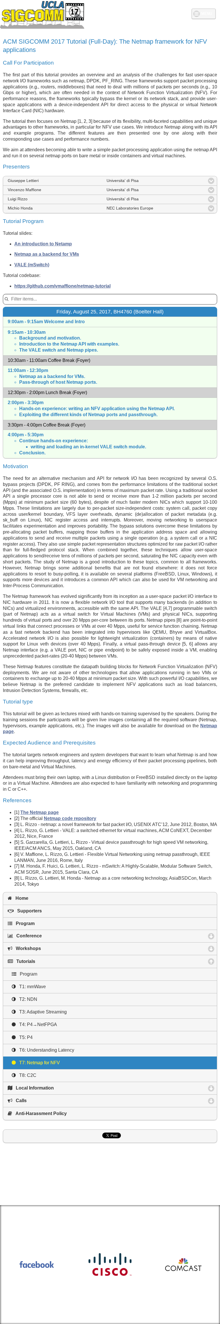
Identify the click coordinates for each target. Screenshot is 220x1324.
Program (23, 923)
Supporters (28, 910)
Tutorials (52, 961)
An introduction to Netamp (43, 243)
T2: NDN (26, 999)
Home (20, 898)
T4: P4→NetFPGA (36, 1024)
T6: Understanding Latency (45, 1050)
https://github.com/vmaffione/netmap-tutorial (62, 286)
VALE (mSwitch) (31, 264)
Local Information (59, 1087)
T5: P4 (24, 1037)
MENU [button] (206, 14)
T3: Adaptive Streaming (41, 1011)
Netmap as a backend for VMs (46, 254)
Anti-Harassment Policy (39, 1113)
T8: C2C (26, 1075)
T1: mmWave (31, 986)
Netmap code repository (70, 818)
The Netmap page (39, 812)
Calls (46, 1100)
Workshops (53, 948)
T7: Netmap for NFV (38, 1062)
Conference (54, 935)
